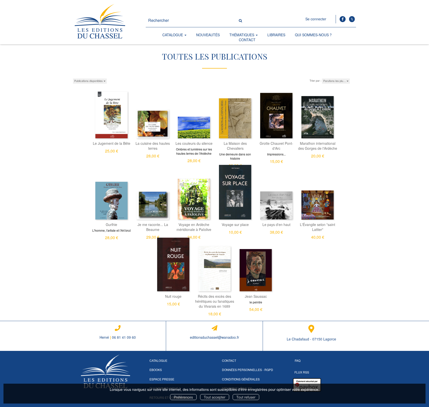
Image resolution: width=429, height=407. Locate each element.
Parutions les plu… (335, 81)
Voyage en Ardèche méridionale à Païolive (194, 227)
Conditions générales (241, 379)
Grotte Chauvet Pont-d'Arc (276, 146)
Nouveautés (208, 34)
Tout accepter (214, 397)
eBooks (155, 370)
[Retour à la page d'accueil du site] (105, 22)
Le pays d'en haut (276, 224)
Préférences (183, 397)
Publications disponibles (89, 81)
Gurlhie (111, 224)
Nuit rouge (173, 296)
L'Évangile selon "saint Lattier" (317, 227)
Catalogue (158, 360)
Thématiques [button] (242, 34)
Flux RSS (301, 372)
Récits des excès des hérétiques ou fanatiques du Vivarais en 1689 (214, 301)
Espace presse (161, 379)
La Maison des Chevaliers (235, 146)
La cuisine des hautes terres (153, 146)
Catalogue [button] (173, 34)
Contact (247, 39)
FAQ (297, 360)
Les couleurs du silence (194, 143)
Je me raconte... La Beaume (153, 227)
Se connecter (315, 18)
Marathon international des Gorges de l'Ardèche (317, 146)
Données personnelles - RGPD (247, 370)
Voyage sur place (235, 224)
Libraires (276, 34)
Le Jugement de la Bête (111, 143)
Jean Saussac (256, 296)
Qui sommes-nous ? (313, 34)
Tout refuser (245, 397)
